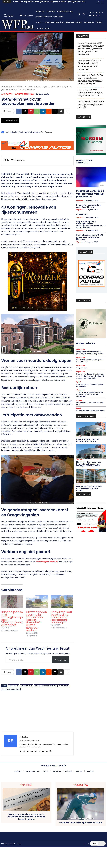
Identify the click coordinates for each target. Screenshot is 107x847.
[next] (102, 1)
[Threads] (99, 15)
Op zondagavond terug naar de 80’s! (89, 403)
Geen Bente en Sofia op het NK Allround (80, 823)
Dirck (80, 60)
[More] (67, 111)
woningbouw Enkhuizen (10, 689)
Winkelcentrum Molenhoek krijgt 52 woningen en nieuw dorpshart (89, 64)
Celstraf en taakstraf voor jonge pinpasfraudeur (88, 440)
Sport (78, 382)
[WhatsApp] (37, 111)
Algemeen (7, 94)
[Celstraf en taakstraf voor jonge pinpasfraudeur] (91, 429)
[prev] (98, 1)
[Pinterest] (31, 111)
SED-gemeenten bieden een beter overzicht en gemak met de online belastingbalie (26, 817)
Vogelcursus (81, 214)
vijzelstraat (63, 686)
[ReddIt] (49, 111)
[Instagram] (93, 12)
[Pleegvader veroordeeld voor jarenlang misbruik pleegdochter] (91, 177)
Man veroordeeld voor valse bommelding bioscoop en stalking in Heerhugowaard (88, 464)
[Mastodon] (96, 15)
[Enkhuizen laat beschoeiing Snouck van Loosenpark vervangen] (62, 601)
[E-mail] (55, 111)
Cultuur (79, 400)
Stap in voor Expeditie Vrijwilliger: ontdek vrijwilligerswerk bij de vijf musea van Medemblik (90, 48)
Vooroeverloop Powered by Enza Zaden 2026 (34, 1)
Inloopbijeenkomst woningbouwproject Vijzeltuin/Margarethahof (12, 618)
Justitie (79, 437)
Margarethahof (26, 686)
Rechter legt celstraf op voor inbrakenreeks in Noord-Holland (89, 488)
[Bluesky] (93, 15)
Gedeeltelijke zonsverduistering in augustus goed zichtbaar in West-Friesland (90, 79)
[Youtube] (90, 15)
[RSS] (99, 12)
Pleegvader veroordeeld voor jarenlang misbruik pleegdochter (90, 193)
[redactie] (3, 132)
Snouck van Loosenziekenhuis (46, 686)
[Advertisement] (37, 713)
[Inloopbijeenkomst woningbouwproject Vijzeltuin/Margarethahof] (12, 601)
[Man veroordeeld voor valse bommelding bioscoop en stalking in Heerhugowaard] (91, 451)
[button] (83, 14)
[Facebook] (90, 12)
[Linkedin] (96, 12)
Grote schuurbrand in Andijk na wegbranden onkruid (90, 92)
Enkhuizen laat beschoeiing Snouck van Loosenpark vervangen (61, 617)
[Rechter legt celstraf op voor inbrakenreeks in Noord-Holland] (91, 476)
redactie (13, 132)
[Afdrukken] (61, 111)
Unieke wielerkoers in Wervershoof (90, 410)
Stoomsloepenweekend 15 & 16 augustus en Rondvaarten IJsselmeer (89, 237)
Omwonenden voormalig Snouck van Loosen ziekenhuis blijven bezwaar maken (36, 621)
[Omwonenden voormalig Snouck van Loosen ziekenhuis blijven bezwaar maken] (37, 601)
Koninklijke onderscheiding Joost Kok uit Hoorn (88, 206)
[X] (102, 12)
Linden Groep (13, 686)
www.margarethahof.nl (46, 561)
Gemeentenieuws (25, 94)
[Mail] (32, 751)
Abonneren (60, 659)
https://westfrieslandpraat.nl (29, 740)
